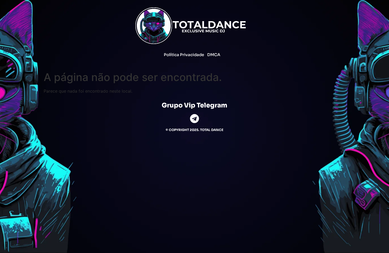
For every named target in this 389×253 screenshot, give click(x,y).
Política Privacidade (184, 54)
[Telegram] (194, 118)
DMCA (213, 54)
